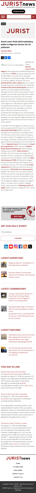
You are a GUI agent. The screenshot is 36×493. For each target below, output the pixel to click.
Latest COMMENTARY (13, 288)
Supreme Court (12, 144)
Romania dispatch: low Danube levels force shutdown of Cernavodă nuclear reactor (22, 275)
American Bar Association (13, 374)
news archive (22, 151)
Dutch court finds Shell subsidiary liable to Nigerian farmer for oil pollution (17, 44)
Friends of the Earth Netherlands (13, 87)
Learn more (28, 386)
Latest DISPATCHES (12, 257)
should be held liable (9, 130)
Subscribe (18, 238)
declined (23, 383)
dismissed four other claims (11, 83)
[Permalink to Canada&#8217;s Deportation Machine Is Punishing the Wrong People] (4, 295)
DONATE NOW (18, 11)
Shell (14, 74)
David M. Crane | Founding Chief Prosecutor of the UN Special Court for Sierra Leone (21, 316)
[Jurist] (18, 5)
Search (33, 17)
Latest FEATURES (11, 329)
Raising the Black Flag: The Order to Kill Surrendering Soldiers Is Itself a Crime (21, 309)
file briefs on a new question (22, 169)
